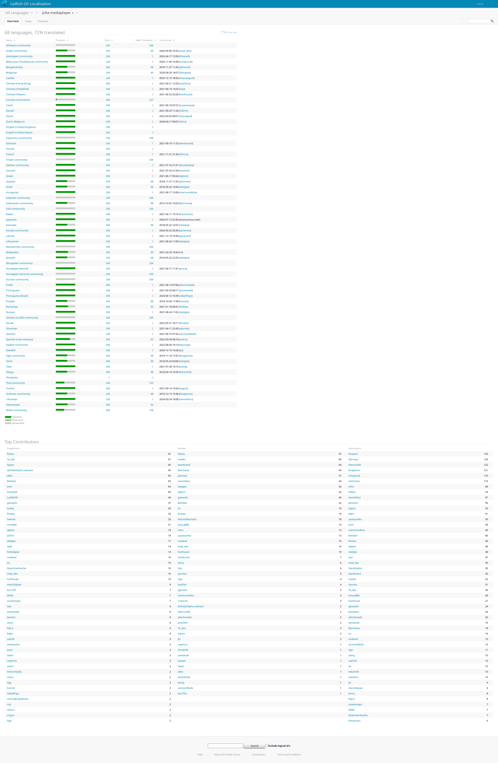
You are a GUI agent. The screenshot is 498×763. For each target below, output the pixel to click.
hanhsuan (185, 94)
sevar (10, 622)
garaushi (185, 236)
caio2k (10, 639)
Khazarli (184, 56)
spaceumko (355, 519)
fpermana (185, 203)
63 (152, 339)
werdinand (186, 143)
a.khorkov (354, 481)
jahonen (184, 67)
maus (10, 677)
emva (183, 268)
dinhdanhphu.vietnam (20, 470)
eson (10, 650)
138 (151, 410)
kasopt (184, 301)
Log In (480, 4)
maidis (181, 459)
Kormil (11, 688)
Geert (10, 655)
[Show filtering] (222, 32)
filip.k (10, 628)
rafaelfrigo (186, 296)
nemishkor (186, 399)
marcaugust (187, 78)
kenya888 (183, 524)
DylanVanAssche (16, 568)
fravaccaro (186, 214)
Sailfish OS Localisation (30, 3)
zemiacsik (353, 622)
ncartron (183, 601)
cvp (9, 704)
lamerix (11, 617)
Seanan (11, 519)
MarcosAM (354, 464)
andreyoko (13, 644)
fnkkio (183, 306)
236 (108, 45)
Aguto (10, 464)
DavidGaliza (186, 165)
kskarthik (185, 372)
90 (152, 252)
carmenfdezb (187, 334)
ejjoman (182, 590)
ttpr (350, 557)
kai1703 (11, 590)
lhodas (184, 323)
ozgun (183, 388)
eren (9, 486)
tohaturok (186, 61)
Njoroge (184, 344)
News (28, 21)
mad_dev (185, 50)
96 (152, 50)
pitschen (183, 622)
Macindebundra (187, 519)
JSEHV (183, 110)
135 (151, 383)
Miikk (10, 595)
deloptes (185, 72)
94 (152, 72)
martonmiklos (188, 192)
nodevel (182, 541)
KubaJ (10, 508)
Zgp (9, 682)
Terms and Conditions (289, 754)
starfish (184, 170)
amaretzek (186, 290)
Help (200, 754)
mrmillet (12, 524)
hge (182, 89)
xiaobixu (185, 83)
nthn (182, 121)
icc (179, 508)
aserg (183, 366)
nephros (183, 644)
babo (10, 633)
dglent (183, 176)
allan (9, 475)
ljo (181, 350)
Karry (181, 562)
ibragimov (186, 355)
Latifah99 (12, 497)
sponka (184, 328)
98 (152, 67)
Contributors (259, 754)
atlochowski (187, 285)
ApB (9, 546)
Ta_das (11, 459)
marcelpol (185, 116)
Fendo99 (12, 492)
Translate (43, 21)
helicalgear (13, 552)
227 (151, 100)
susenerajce (186, 105)
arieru (183, 339)
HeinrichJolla (14, 671)
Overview (13, 21)
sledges (184, 187)
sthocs (183, 154)
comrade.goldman (17, 699)
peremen (185, 230)
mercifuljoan (14, 584)
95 (152, 404)
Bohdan (11, 481)
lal (181, 252)
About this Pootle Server (227, 754)
